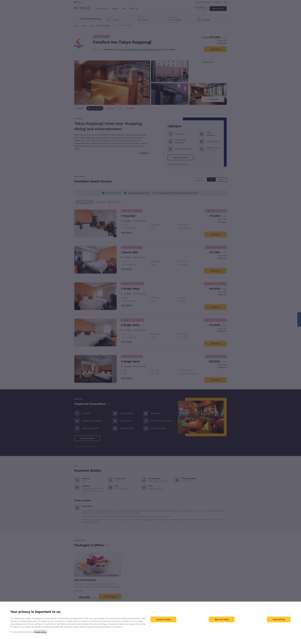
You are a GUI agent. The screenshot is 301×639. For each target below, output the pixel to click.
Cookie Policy (40, 632)
